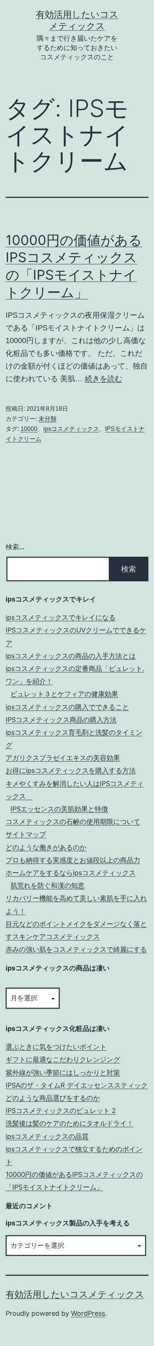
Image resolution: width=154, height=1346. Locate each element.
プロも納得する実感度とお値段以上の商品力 (73, 860)
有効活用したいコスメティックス (75, 1294)
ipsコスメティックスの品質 (47, 1136)
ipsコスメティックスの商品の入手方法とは (71, 656)
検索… (15, 547)
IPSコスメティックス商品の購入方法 (61, 720)
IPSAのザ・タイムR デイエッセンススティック (77, 1085)
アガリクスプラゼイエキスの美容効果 (63, 758)
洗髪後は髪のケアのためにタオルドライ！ (69, 1123)
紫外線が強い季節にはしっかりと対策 (63, 1072)
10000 (29, 429)
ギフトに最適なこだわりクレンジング (63, 1059)
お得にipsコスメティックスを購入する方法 (71, 770)
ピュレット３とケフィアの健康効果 (64, 694)
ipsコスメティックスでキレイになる (61, 617)
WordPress (88, 1313)
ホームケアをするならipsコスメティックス (71, 873)
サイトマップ (26, 834)
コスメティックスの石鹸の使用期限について (73, 822)
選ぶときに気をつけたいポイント (56, 1047)
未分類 (47, 419)
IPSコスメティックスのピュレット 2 (61, 1111)
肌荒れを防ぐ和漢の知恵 (47, 885)
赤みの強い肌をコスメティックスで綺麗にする (76, 949)
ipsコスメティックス (71, 429)
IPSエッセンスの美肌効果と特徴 (59, 809)
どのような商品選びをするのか (53, 1098)
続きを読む (103, 378)
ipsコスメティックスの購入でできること (67, 707)
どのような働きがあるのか (46, 847)
